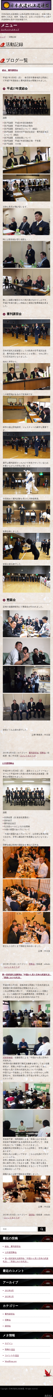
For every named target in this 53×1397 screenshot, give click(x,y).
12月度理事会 (8, 763)
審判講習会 (34, 753)
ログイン (9, 1343)
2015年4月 (9, 1291)
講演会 (32, 1215)
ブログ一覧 (17, 60)
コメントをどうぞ (28, 756)
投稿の (10, 1349)
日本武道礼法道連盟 (26, 5)
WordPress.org (11, 1361)
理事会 (43, 753)
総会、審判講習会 (10, 70)
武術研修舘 (8, 1058)
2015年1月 (9, 1297)
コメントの (12, 1355)
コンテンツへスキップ (10, 30)
